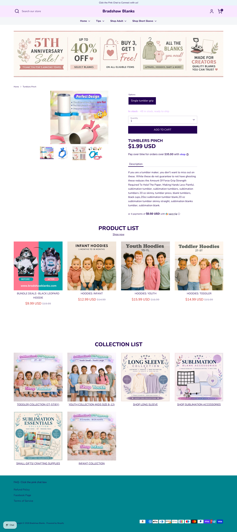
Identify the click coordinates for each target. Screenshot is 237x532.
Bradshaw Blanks (119, 11)
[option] (79, 118)
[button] (162, 213)
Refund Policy (22, 489)
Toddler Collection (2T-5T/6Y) (38, 404)
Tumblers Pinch (29, 86)
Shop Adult (117, 21)
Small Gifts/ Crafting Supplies (38, 463)
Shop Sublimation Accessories (199, 404)
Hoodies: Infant (92, 293)
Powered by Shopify (55, 523)
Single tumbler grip (142, 100)
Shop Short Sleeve (143, 21)
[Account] (211, 11)
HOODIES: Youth (145, 293)
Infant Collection (92, 463)
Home (84, 21)
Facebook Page (22, 495)
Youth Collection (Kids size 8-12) (92, 404)
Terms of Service (23, 501)
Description (136, 164)
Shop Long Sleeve (145, 404)
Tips (99, 21)
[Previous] (19, 265)
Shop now (118, 234)
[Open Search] (17, 11)
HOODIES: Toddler (199, 293)
